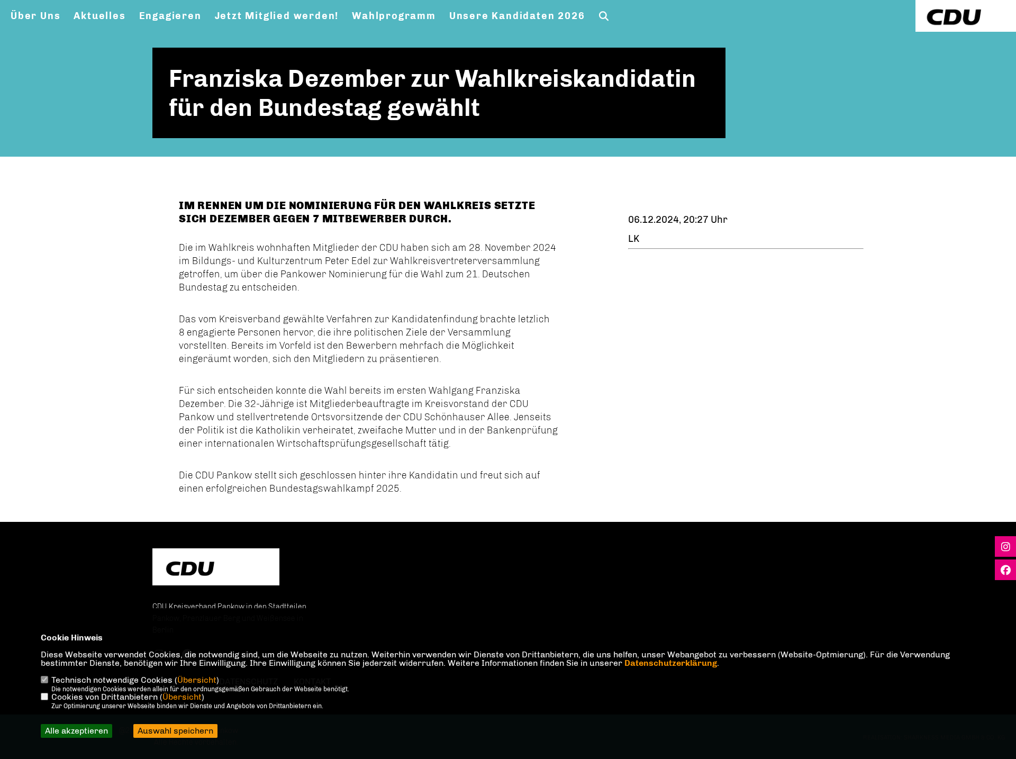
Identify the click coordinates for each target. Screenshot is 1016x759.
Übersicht (196, 680)
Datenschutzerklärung (670, 663)
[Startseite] (216, 568)
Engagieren (170, 16)
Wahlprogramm (394, 16)
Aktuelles (99, 16)
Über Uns (35, 16)
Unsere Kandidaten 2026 (517, 16)
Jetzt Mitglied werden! (277, 16)
